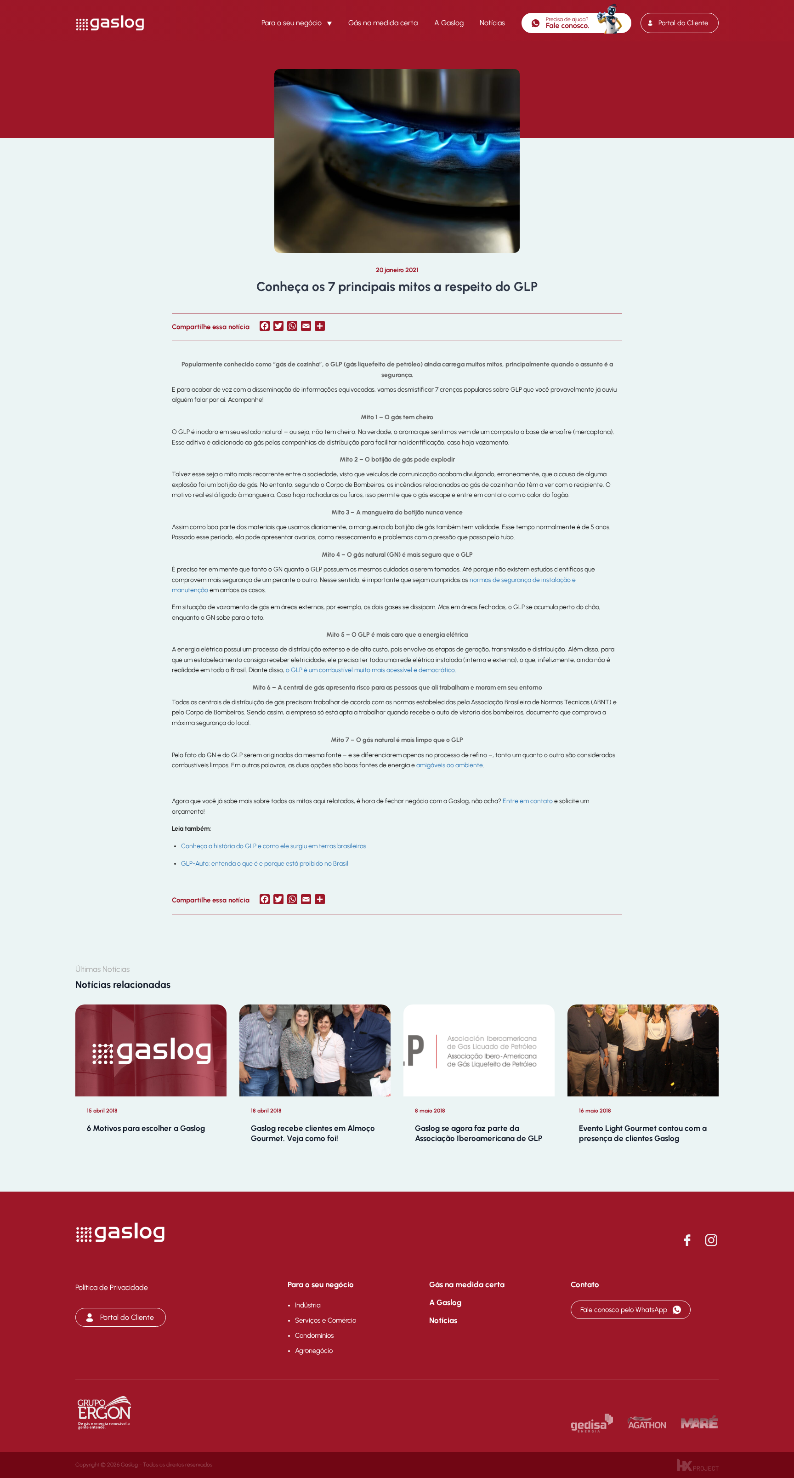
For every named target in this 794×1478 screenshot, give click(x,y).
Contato (585, 1284)
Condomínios (314, 1335)
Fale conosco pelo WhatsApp (623, 1310)
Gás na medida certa (383, 22)
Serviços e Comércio (325, 1320)
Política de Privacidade (111, 1287)
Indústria (308, 1305)
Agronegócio (314, 1351)
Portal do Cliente (683, 23)
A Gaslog (449, 22)
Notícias (492, 22)
